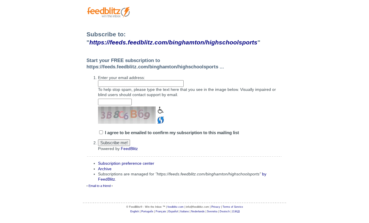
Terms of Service (233, 206)
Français (161, 211)
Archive (105, 168)
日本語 (236, 211)
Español (173, 211)
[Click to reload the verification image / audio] (160, 119)
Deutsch (225, 211)
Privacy (215, 206)
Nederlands (198, 211)
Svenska (212, 211)
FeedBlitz (129, 148)
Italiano (184, 211)
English (134, 211)
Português (147, 211)
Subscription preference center (126, 163)
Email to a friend (100, 186)
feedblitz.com (175, 206)
